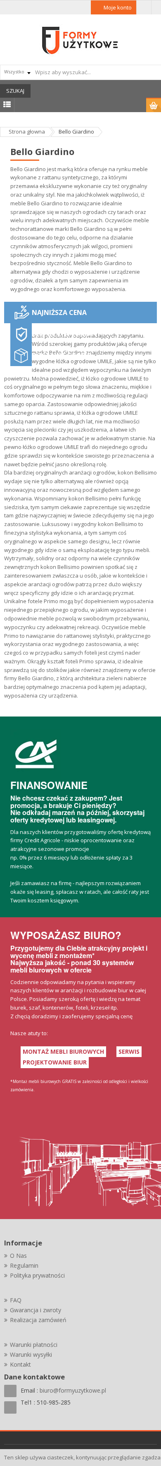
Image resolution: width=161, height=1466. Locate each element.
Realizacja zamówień (38, 1320)
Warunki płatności (33, 1345)
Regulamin (24, 1265)
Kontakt (20, 1364)
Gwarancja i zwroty (35, 1310)
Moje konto (118, 7)
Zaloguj (144, 7)
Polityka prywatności (37, 1275)
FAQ (15, 1300)
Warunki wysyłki (31, 1354)
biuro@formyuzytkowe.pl (73, 1390)
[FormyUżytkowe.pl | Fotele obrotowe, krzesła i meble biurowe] (80, 39)
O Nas (18, 1255)
